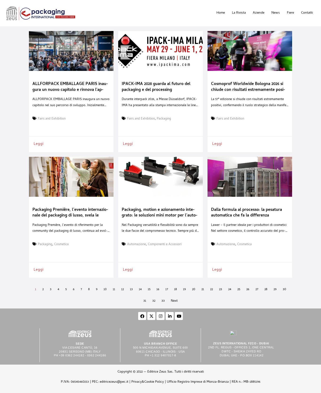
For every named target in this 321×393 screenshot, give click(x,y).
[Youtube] (179, 316)
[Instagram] (160, 316)
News (275, 13)
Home (220, 13)
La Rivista (239, 13)
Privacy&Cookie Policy (147, 382)
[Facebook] (142, 316)
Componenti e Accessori (165, 244)
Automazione (136, 244)
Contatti (307, 13)
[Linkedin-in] (170, 316)
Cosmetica (61, 244)
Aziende (258, 13)
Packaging (164, 119)
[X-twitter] (151, 316)
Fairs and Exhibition (52, 119)
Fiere (290, 13)
